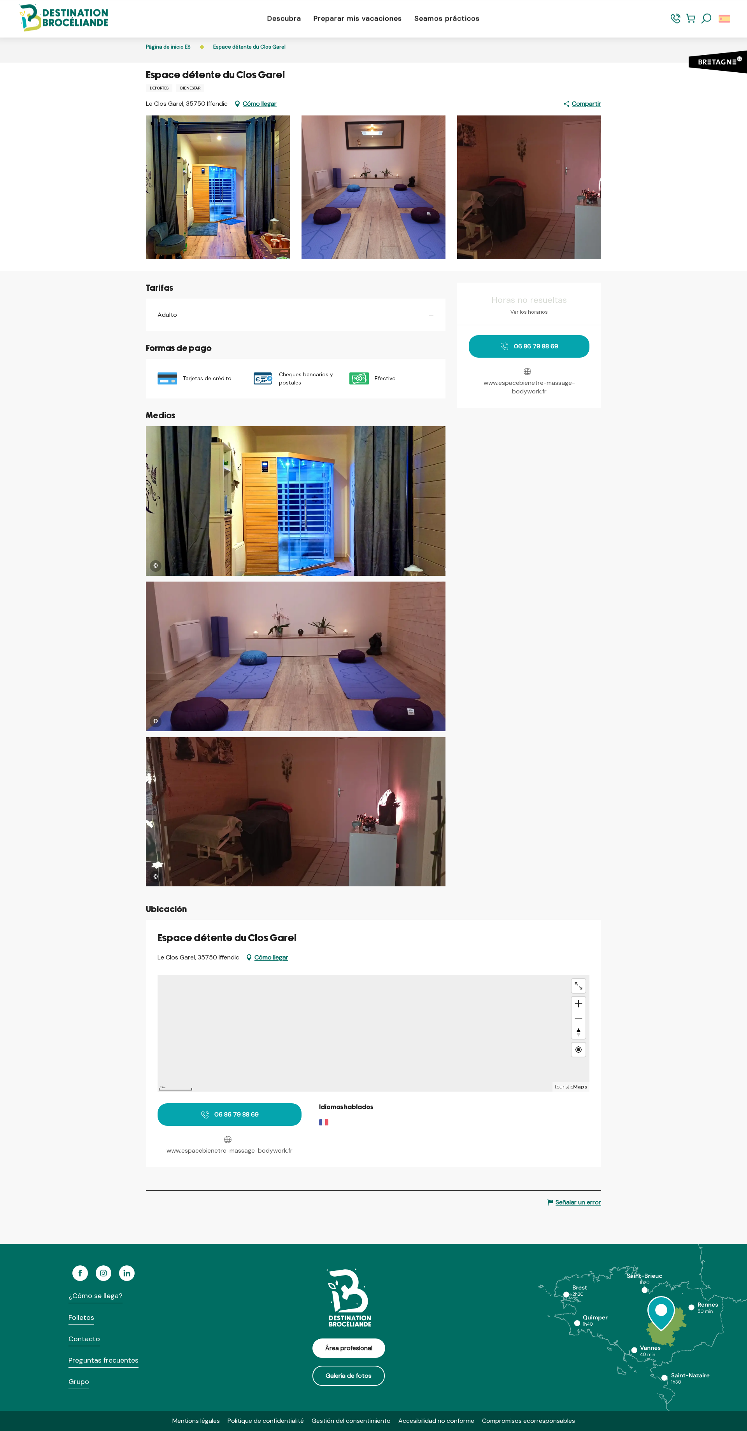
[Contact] (675, 22)
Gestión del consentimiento (351, 1421)
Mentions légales (196, 1421)
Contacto (84, 1339)
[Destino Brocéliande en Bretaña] (57, 18)
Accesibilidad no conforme (436, 1421)
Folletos (81, 1317)
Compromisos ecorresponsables (528, 1421)
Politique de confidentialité (266, 1421)
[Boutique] (690, 22)
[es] (725, 18)
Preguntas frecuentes (103, 1360)
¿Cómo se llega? (95, 1295)
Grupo (78, 1381)
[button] (706, 18)
